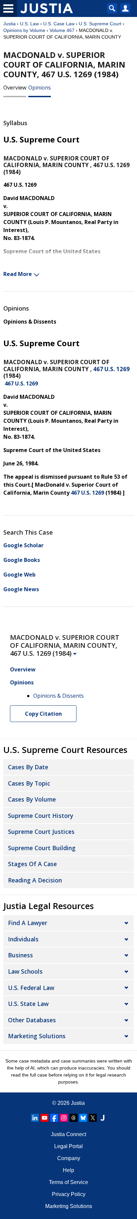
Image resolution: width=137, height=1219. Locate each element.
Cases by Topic (29, 783)
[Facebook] (54, 1118)
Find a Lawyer (27, 923)
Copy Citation (43, 713)
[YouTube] (45, 1118)
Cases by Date (28, 767)
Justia (9, 23)
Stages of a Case (32, 864)
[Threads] (73, 1118)
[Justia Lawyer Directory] (102, 1118)
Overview (14, 87)
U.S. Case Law (58, 23)
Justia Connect (68, 1134)
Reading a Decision (35, 880)
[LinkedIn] (35, 1118)
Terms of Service (68, 1182)
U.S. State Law (28, 1004)
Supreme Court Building (41, 848)
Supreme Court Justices (41, 832)
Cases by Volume (32, 799)
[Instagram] (64, 1118)
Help (68, 1170)
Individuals (23, 939)
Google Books (21, 560)
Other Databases (32, 1020)
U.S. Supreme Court (100, 23)
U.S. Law (29, 23)
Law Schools (25, 971)
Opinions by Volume (24, 30)
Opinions (39, 87)
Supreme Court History (40, 816)
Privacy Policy (68, 1194)
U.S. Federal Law (31, 988)
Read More (17, 274)
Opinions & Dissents (29, 321)
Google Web (19, 574)
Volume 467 (62, 30)
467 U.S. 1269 (111, 369)
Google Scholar (23, 545)
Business (20, 955)
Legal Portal (68, 1146)
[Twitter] (93, 1118)
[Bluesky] (83, 1118)
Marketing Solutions (37, 1036)
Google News (21, 589)
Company (68, 1158)
